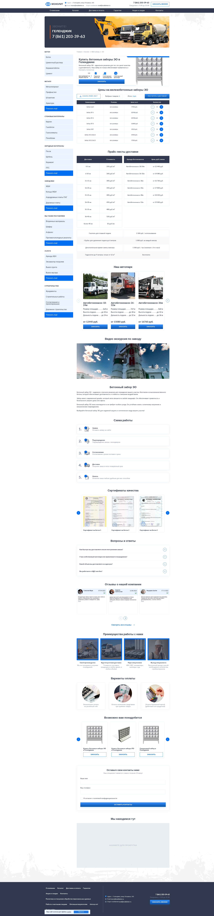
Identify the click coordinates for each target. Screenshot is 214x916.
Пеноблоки (50, 138)
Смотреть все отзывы (121, 625)
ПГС (47, 168)
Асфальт (49, 232)
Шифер (49, 227)
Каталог (75, 10)
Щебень (49, 157)
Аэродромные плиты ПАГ (56, 197)
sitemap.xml (94, 904)
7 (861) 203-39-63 (141, 3)
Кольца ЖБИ (51, 192)
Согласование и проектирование (53, 303)
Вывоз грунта (51, 267)
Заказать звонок (160, 4)
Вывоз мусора (52, 273)
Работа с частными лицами (56, 904)
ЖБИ (48, 186)
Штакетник (50, 98)
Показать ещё (51, 108)
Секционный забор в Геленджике (148, 749)
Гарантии (117, 10)
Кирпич (49, 122)
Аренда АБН (51, 256)
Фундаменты (51, 291)
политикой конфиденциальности (105, 798)
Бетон (48, 57)
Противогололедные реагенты (58, 238)
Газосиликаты (51, 133)
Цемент (49, 74)
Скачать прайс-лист (89, 96)
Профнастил (51, 92)
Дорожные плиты (53, 203)
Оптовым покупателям (78, 904)
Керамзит (50, 162)
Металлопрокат (52, 87)
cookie (69, 912)
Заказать (102, 81)
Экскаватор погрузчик (55, 262)
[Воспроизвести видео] (123, 361)
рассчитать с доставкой (157, 96)
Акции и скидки (138, 10)
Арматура (50, 103)
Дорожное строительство (56, 309)
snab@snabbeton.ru (104, 5)
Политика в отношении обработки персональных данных (68, 899)
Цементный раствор (54, 63)
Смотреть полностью (86, 70)
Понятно (81, 912)
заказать (95, 754)
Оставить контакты (123, 804)
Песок (48, 151)
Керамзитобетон (52, 68)
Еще (79, 601)
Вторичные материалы (55, 221)
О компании (55, 10)
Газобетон (50, 127)
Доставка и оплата (96, 10)
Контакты (159, 10)
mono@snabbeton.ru (77, 5)
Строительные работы (55, 297)
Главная (79, 52)
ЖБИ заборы (95, 52)
